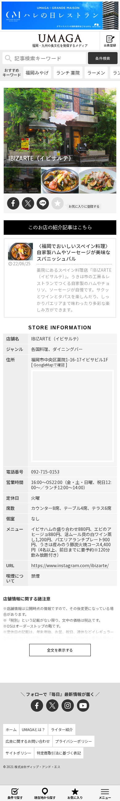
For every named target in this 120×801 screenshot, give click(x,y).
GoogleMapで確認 (49, 364)
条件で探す (15, 797)
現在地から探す (45, 797)
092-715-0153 (45, 472)
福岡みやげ (37, 72)
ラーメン (96, 72)
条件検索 (102, 58)
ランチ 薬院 (68, 72)
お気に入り (75, 797)
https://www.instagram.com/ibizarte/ (70, 565)
